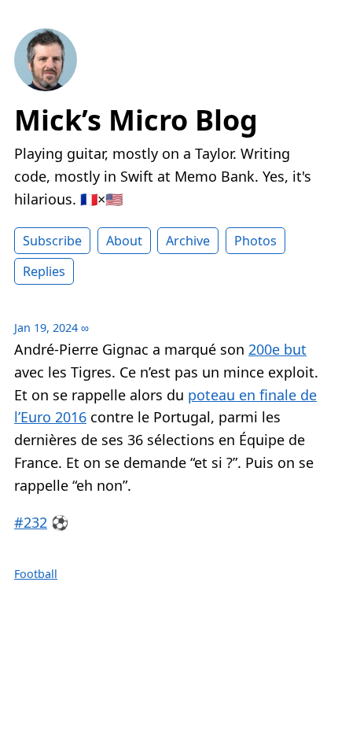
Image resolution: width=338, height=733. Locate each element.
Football (35, 573)
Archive (188, 240)
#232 (30, 522)
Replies (44, 271)
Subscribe (52, 240)
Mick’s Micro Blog (136, 120)
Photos (255, 240)
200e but (277, 349)
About (124, 240)
